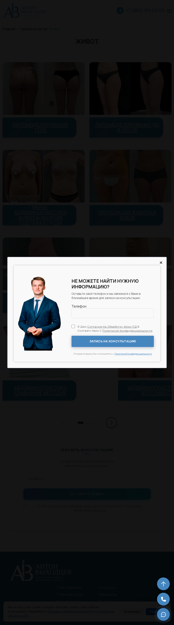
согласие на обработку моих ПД (112, 327)
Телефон (79, 306)
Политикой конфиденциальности (127, 331)
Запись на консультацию (112, 341)
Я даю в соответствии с (115, 328)
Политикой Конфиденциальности (133, 353)
